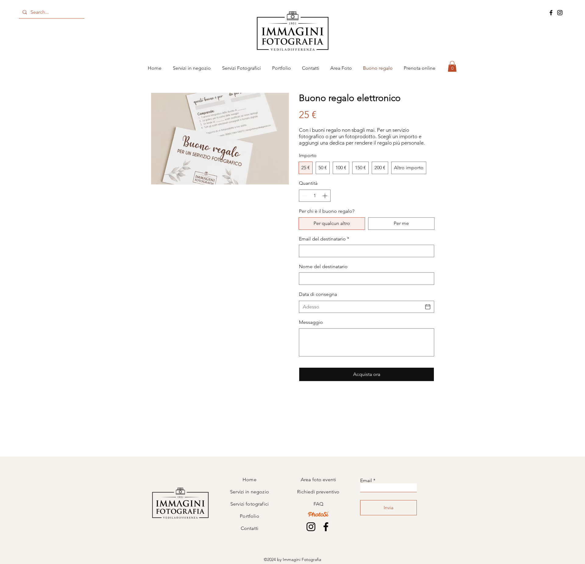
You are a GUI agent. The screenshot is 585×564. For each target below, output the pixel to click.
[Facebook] (551, 12)
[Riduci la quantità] (304, 195)
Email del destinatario (324, 239)
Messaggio (311, 322)
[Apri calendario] (427, 306)
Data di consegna (318, 294)
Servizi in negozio (249, 492)
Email (366, 480)
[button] (452, 66)
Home (250, 479)
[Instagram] (559, 12)
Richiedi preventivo (318, 492)
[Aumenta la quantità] (325, 195)
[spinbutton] (314, 195)
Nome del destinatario (323, 266)
